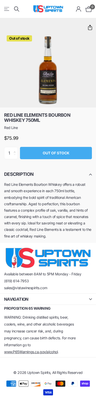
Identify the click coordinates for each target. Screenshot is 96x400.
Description (19, 174)
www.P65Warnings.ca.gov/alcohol (31, 352)
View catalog (7, 9)
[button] (88, 27)
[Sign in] (78, 9)
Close (48, 299)
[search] (16, 9)
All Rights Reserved (67, 372)
